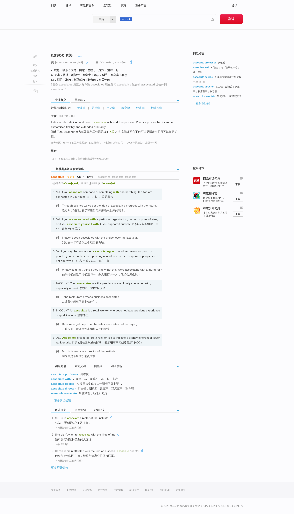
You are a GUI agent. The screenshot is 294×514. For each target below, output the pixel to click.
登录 (234, 5)
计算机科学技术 (61, 107)
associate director (63, 388)
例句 (35, 81)
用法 (35, 76)
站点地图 (165, 490)
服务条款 (195, 506)
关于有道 (56, 490)
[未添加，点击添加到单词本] (80, 54)
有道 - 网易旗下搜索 (67, 19)
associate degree (62, 383)
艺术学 (96, 107)
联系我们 (149, 490)
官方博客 (103, 490)
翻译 (68, 5)
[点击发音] (111, 418)
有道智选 (87, 490)
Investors (71, 490)
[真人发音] (86, 62)
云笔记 (107, 5)
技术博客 (118, 490)
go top (35, 90)
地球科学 (156, 107)
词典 (54, 5)
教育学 (125, 107)
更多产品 (140, 5)
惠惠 (123, 5)
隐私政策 (185, 506)
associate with (61, 378)
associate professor (64, 374)
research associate (64, 393)
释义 (35, 65)
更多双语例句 (59, 467)
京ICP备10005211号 (232, 506)
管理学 (81, 107)
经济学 (140, 107)
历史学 (111, 107)
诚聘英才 (134, 490)
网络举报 (181, 490)
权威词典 (35, 70)
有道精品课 (87, 5)
